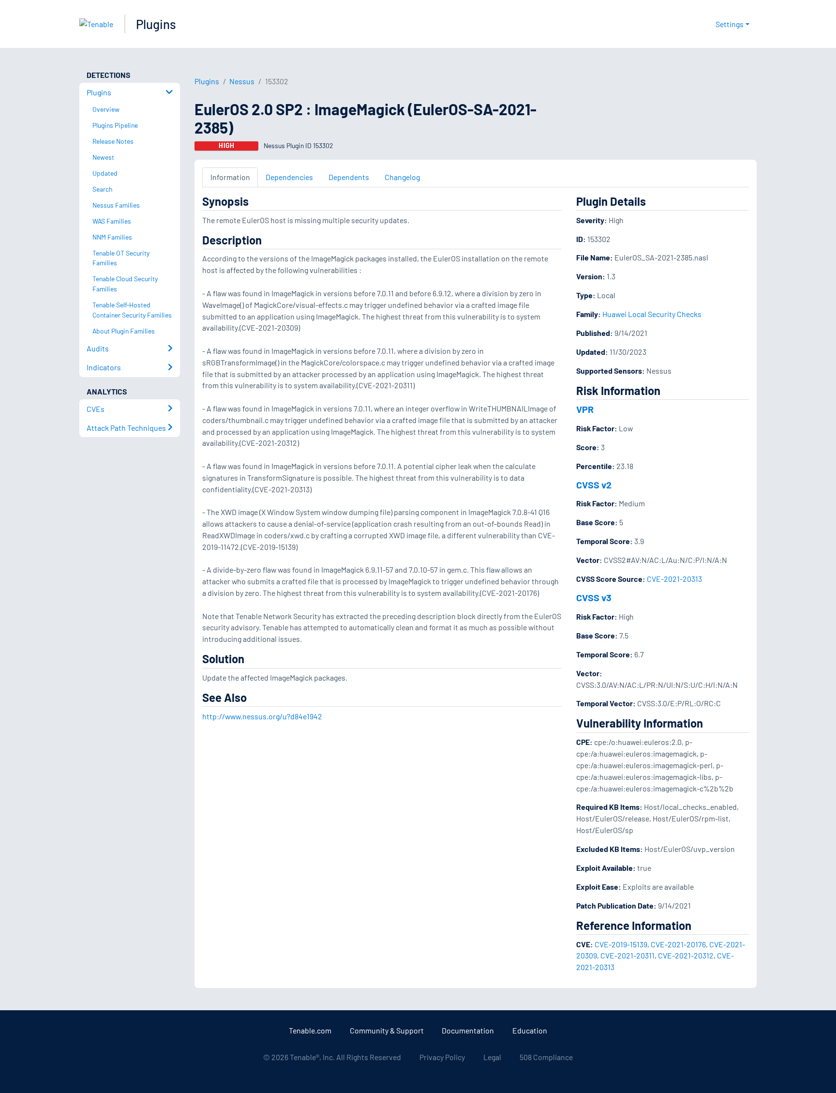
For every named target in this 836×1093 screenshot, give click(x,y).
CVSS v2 (594, 484)
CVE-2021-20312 (686, 955)
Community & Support (387, 1030)
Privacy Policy (442, 1057)
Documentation (468, 1030)
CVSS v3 (594, 597)
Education (529, 1030)
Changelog (402, 177)
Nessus (241, 81)
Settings (730, 24)
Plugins (156, 23)
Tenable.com (310, 1030)
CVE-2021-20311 (627, 955)
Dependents (348, 177)
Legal (492, 1057)
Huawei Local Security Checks (652, 314)
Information (230, 177)
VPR (585, 409)
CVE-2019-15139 (621, 944)
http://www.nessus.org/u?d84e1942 (262, 716)
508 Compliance (546, 1057)
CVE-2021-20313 (674, 578)
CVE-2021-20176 (678, 944)
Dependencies (289, 177)
